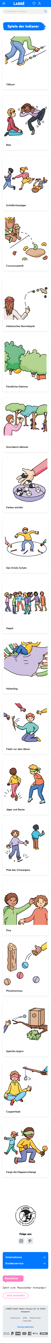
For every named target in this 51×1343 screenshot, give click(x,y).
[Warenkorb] (45, 3)
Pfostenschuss (14, 990)
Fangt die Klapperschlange (21, 1172)
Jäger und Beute (15, 809)
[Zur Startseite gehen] (19, 3)
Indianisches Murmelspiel (20, 326)
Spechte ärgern (15, 1051)
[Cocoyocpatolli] (25, 238)
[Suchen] (45, 11)
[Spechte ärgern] (25, 1024)
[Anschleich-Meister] (25, 420)
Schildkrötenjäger (16, 205)
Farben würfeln (14, 507)
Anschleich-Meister (17, 447)
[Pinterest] (30, 1241)
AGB (25, 1318)
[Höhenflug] (25, 661)
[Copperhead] (25, 1084)
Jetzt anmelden (15, 1295)
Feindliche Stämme (17, 386)
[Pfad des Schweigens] (25, 842)
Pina (8, 930)
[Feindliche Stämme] (25, 359)
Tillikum (10, 84)
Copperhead (13, 1111)
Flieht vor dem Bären (18, 749)
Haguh (9, 628)
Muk (8, 144)
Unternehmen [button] (13, 1257)
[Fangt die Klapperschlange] (25, 1145)
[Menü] (4, 3)
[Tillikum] (25, 57)
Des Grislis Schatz (16, 567)
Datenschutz (35, 1318)
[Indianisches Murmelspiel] (25, 299)
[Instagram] (21, 1241)
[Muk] (25, 117)
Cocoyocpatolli (15, 265)
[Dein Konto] (39, 3)
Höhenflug (12, 688)
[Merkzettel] (34, 3)
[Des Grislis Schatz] (25, 540)
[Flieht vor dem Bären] (25, 722)
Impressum (15, 1318)
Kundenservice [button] (14, 1263)
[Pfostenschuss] (25, 963)
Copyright (27, 1321)
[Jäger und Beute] (25, 782)
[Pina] (25, 903)
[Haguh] (25, 601)
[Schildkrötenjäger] (25, 178)
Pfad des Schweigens (18, 869)
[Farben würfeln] (25, 480)
